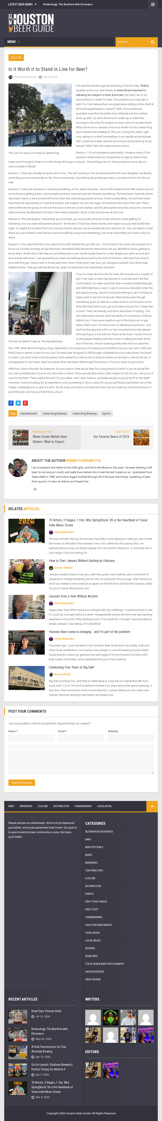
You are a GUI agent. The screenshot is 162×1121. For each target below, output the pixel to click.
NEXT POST (122, 431)
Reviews (90, 948)
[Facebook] (11, 403)
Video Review (93, 979)
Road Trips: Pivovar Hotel (46, 1011)
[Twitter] (18, 403)
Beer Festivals (94, 847)
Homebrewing (83, 806)
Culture (16, 57)
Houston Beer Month (98, 924)
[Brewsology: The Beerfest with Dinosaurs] (17, 1034)
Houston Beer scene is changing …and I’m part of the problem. (90, 632)
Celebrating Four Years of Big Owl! (71, 667)
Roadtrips (91, 956)
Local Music (93, 940)
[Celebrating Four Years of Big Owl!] (26, 677)
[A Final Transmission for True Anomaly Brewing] (17, 1052)
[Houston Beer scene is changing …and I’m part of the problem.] (26, 642)
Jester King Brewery (55, 413)
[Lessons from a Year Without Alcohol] (26, 606)
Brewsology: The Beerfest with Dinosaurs (68, 4)
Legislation (104, 806)
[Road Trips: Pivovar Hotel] (17, 1016)
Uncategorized (94, 971)
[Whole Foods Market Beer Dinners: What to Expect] (20, 437)
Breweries (26, 806)
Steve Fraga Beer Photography (104, 963)
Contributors (94, 870)
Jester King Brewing (84, 413)
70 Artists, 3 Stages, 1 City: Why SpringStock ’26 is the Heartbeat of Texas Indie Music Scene (52, 1087)
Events (89, 893)
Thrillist (144, 85)
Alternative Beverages (99, 831)
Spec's (106, 413)
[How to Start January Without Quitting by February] (26, 571)
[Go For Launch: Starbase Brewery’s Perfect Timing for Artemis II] (17, 1070)
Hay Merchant (28, 413)
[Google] (25, 403)
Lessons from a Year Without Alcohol (73, 596)
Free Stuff (91, 909)
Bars (11, 806)
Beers (88, 854)
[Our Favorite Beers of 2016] (141, 437)
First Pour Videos (96, 901)
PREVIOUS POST (42, 431)
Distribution (61, 806)
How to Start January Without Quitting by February (82, 561)
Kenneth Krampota (83, 461)
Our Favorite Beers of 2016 (111, 437)
